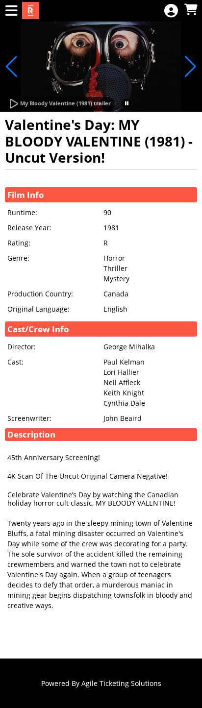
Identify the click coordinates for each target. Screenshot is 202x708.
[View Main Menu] (11, 11)
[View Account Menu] (171, 11)
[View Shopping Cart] (190, 10)
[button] (126, 103)
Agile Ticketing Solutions (121, 683)
